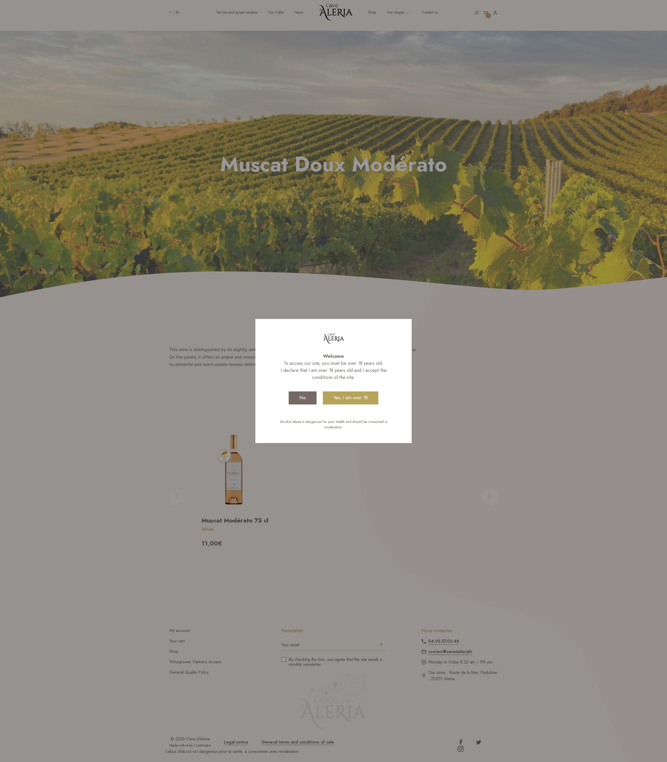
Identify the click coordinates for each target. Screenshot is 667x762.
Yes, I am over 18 (351, 397)
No (302, 397)
